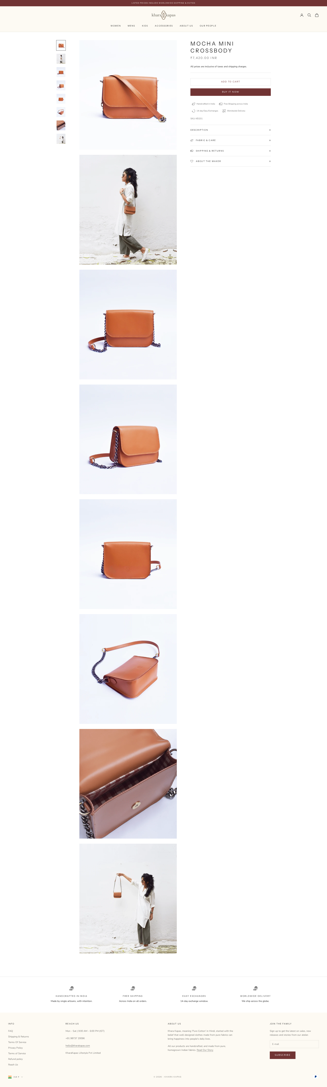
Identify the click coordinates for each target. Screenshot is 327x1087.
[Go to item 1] (61, 45)
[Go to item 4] (61, 85)
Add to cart (230, 81)
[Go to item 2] (61, 58)
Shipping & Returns (18, 1036)
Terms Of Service (17, 1042)
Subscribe (283, 1055)
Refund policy (15, 1059)
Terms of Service (17, 1053)
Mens (131, 25)
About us (186, 25)
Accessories (164, 25)
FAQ (10, 1031)
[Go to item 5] (61, 98)
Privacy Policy (15, 1047)
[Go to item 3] (61, 72)
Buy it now (230, 91)
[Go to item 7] (61, 125)
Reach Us (13, 1064)
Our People (208, 25)
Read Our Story (205, 1050)
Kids (145, 25)
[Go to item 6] (61, 112)
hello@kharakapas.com (78, 1045)
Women (116, 25)
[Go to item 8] (61, 138)
